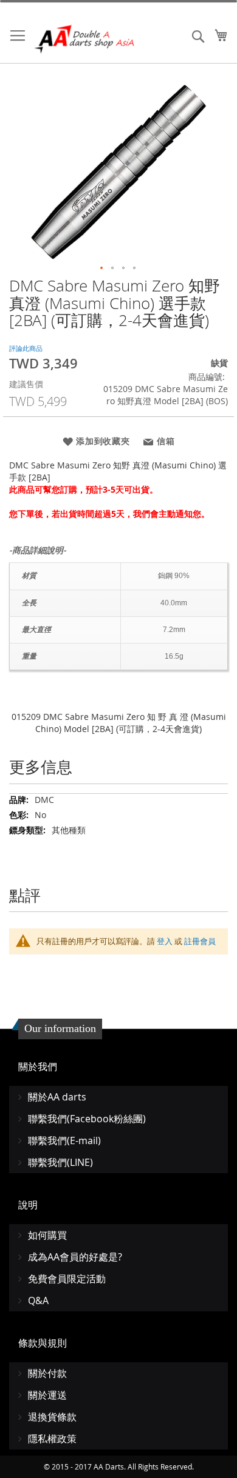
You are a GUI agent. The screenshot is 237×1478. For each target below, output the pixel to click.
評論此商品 (26, 348)
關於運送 (47, 1395)
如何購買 (47, 1235)
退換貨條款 (52, 1416)
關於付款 (47, 1373)
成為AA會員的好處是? (75, 1256)
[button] (102, 268)
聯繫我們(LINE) (60, 1162)
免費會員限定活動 (67, 1278)
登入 (165, 941)
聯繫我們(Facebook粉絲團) (87, 1118)
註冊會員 (200, 941)
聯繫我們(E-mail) (64, 1140)
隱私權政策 (52, 1438)
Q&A (38, 1300)
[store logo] (85, 39)
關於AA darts (57, 1097)
